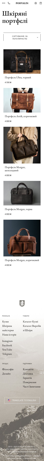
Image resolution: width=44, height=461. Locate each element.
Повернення (29, 382)
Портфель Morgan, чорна (18, 209)
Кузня (5, 321)
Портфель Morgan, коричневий (22, 260)
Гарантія (27, 378)
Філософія (7, 369)
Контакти (28, 369)
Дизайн (6, 373)
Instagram (7, 341)
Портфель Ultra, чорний (18, 77)
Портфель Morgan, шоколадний (15, 168)
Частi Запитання (31, 386)
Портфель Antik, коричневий (21, 116)
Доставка (28, 373)
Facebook (7, 345)
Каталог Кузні (30, 321)
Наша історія (9, 334)
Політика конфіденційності (18, 456)
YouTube (7, 349)
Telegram (7, 354)
